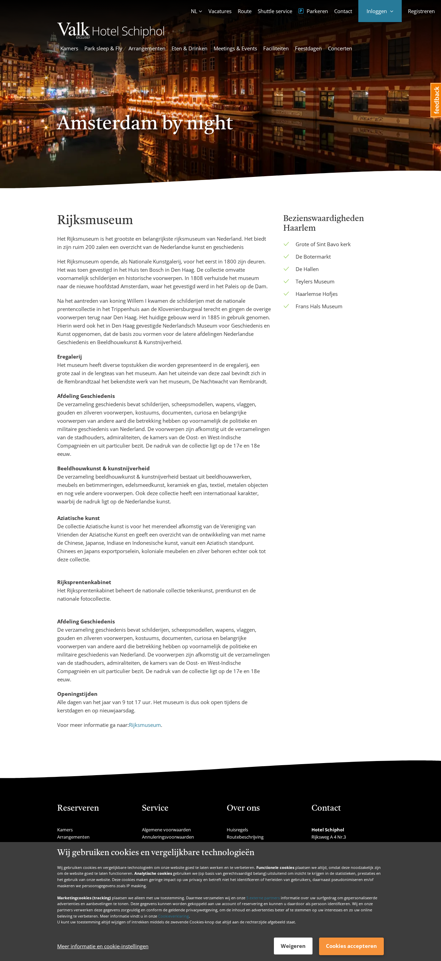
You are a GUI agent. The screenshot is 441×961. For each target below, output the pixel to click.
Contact (343, 11)
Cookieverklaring (173, 915)
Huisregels (237, 830)
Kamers (69, 48)
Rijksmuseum (145, 724)
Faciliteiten (276, 48)
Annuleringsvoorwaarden (168, 837)
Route (245, 11)
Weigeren (293, 945)
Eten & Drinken (189, 48)
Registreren (421, 11)
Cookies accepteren (351, 945)
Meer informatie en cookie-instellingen (102, 946)
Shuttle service (275, 11)
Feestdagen (308, 48)
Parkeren (316, 11)
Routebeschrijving (245, 837)
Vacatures (220, 11)
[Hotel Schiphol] (110, 36)
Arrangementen (147, 48)
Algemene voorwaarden (166, 830)
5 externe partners (263, 897)
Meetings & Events (235, 48)
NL (194, 11)
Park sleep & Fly (103, 48)
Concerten (340, 48)
